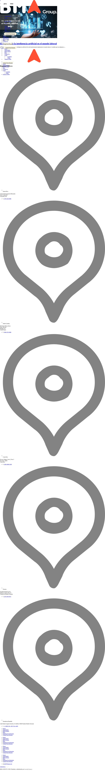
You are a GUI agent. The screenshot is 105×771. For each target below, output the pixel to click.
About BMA (6, 37)
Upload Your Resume (10, 34)
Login (5, 18)
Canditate (8, 71)
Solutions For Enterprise (8, 42)
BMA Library (6, 38)
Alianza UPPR (7, 16)
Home (4, 36)
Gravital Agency (28, 769)
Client (14, 18)
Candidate (14, 22)
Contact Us (5, 41)
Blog (4, 40)
